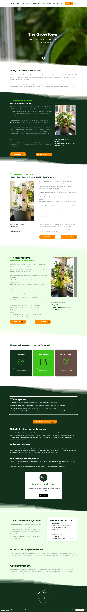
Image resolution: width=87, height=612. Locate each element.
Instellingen (71, 609)
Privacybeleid (8, 610)
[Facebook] (42, 598)
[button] (75, 3)
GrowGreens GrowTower (45, 229)
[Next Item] (74, 120)
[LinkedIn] (45, 598)
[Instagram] (38, 598)
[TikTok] (48, 598)
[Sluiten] (85, 609)
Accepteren (80, 609)
